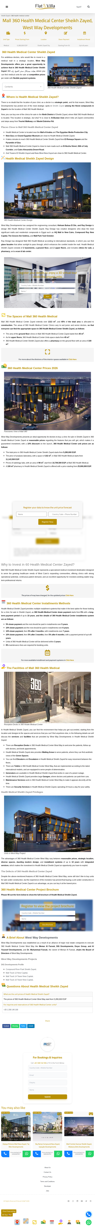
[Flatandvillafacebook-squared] (69, 1201)
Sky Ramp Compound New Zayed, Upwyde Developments (47, 1145)
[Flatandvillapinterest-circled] (91, 1201)
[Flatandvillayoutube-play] (82, 1201)
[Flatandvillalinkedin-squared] (77, 1201)
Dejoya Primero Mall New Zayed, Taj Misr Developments (16, 1145)
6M (84, 517)
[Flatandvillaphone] (89, 1214)
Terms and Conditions (47, 1181)
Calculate (47, 541)
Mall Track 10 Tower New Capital (19, 980)
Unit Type (52, 529)
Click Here (72, 359)
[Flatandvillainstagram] (73, 1201)
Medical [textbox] (53, 533)
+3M (12, 517)
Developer (47, 1186)
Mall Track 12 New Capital (16, 973)
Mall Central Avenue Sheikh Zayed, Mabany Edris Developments (79, 1145)
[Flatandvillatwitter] (86, 1201)
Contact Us (47, 1172)
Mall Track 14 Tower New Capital (19, 976)
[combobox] (66, 533)
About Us (47, 1167)
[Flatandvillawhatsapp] (89, 1222)
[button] (7, 7)
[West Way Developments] (47, 1050)
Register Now (47, 522)
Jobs (47, 1190)
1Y (90, 517)
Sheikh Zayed (5, 15)
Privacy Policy (47, 1177)
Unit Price (16, 529)
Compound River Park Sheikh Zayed (21, 969)
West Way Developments (41, 937)
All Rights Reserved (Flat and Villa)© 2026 (16, 1201)
